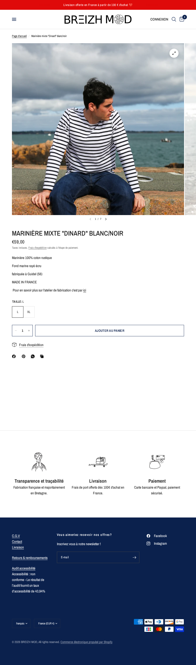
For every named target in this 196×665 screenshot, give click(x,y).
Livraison (18, 547)
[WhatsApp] (34, 356)
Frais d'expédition (37, 248)
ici (84, 290)
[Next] (106, 219)
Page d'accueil (19, 36)
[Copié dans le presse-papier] (43, 356)
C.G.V (16, 535)
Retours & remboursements (30, 557)
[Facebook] (15, 356)
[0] (181, 19)
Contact (17, 541)
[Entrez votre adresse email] (134, 557)
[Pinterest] (24, 356)
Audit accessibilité (23, 568)
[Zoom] (174, 53)
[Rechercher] (174, 19)
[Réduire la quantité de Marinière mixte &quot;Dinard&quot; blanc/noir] (15, 330)
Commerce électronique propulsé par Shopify (86, 642)
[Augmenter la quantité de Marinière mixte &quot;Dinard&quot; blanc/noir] (29, 330)
